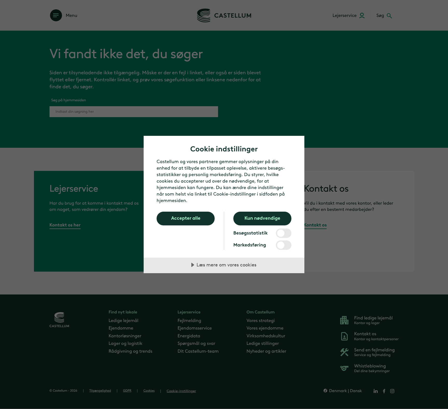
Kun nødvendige (262, 218)
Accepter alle (185, 218)
